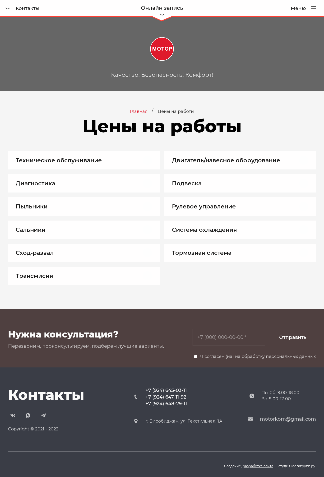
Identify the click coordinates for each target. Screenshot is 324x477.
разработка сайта (258, 466)
